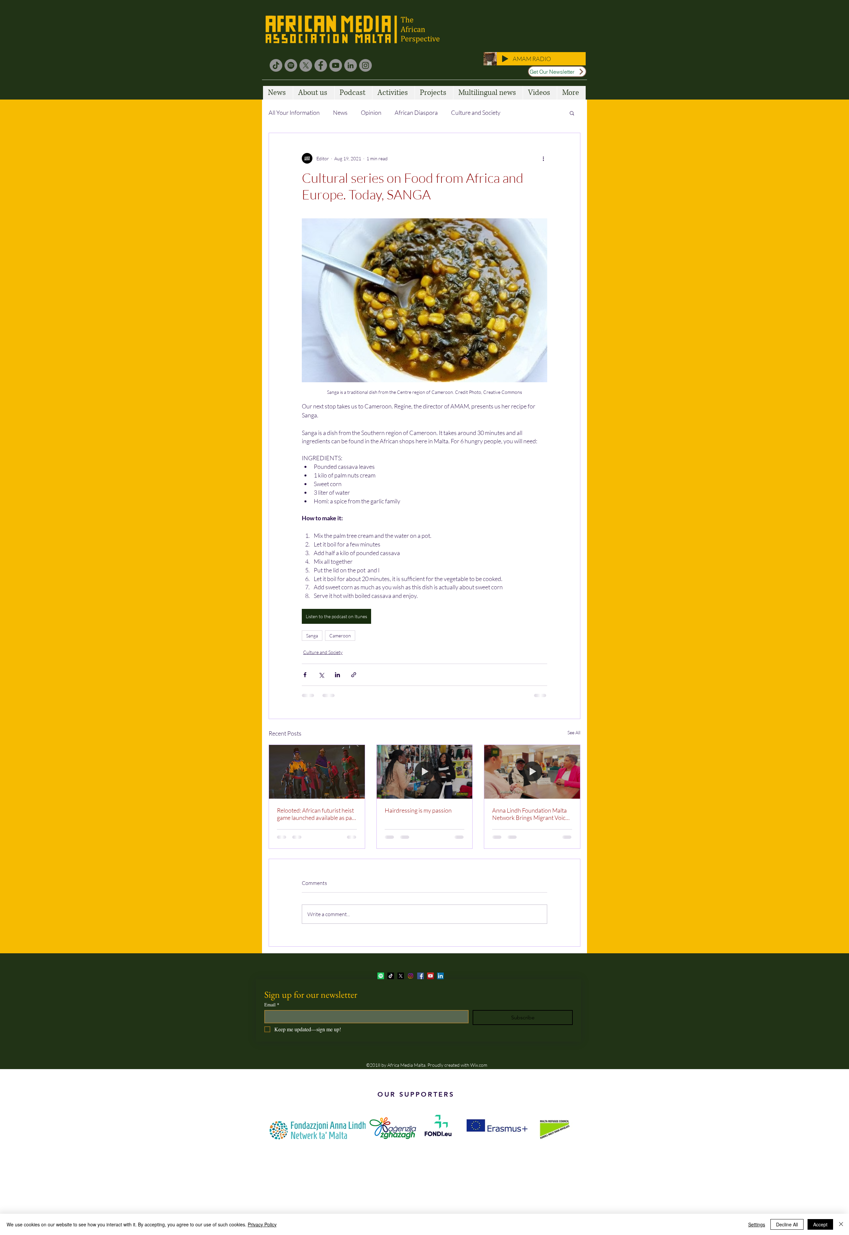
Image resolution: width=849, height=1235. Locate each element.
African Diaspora (416, 112)
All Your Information (294, 112)
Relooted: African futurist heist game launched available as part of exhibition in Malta (316, 814)
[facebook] (420, 976)
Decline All (787, 1224)
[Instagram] (365, 65)
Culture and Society (475, 112)
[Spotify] (291, 65)
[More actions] (543, 158)
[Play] (505, 58)
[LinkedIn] (350, 65)
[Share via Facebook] (305, 675)
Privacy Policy (262, 1224)
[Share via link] (354, 675)
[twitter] (400, 976)
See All (573, 732)
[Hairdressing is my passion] (425, 772)
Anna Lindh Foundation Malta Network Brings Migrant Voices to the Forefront (531, 814)
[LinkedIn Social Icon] (440, 976)
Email (271, 1004)
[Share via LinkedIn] (337, 675)
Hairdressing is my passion (418, 810)
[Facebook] (320, 65)
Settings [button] (756, 1224)
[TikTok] (276, 65)
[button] (572, 112)
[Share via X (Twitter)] (321, 675)
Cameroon (340, 635)
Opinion (371, 112)
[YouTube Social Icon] (430, 976)
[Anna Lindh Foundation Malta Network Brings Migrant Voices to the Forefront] (532, 772)
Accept (820, 1224)
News (340, 112)
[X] (305, 65)
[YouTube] (335, 65)
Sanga (312, 635)
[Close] (841, 1224)
